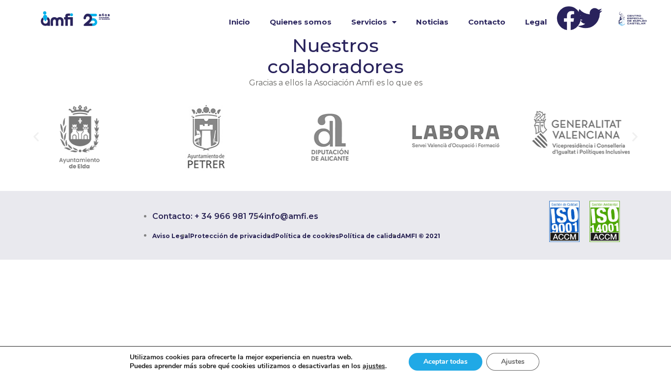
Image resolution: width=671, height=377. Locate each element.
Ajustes (513, 361)
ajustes (374, 366)
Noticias (432, 22)
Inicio (239, 22)
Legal (536, 22)
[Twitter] (590, 18)
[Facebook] (569, 18)
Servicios (369, 22)
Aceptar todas (445, 361)
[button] (36, 137)
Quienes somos (301, 22)
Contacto (486, 22)
